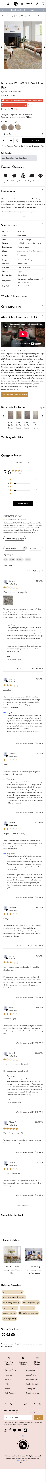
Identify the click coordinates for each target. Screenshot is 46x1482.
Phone (7, 1403)
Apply (16, 146)
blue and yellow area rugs (28, 1313)
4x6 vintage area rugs (31, 1302)
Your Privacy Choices (24, 1462)
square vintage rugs (10, 1307)
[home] (23, 5)
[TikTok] (25, 1430)
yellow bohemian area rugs (12, 1291)
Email (36, 1403)
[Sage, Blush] (4, 127)
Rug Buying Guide (32, 1384)
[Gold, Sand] (18, 127)
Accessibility (30, 1370)
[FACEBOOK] (10, 1430)
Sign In (23, 146)
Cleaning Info (31, 1388)
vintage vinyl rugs (9, 1313)
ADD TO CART (33, 140)
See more (23, 215)
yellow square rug (9, 1318)
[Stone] (11, 127)
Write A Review (23, 503)
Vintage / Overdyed (21, 16)
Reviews (8, 1379)
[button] (43, 4)
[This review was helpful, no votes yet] (36, 668)
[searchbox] (13, 548)
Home (3, 16)
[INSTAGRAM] (5, 1430)
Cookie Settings (31, 1374)
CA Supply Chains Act (32, 1458)
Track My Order (10, 1370)
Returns (7, 1388)
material (20, 559)
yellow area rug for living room (14, 1297)
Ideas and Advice (32, 1379)
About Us (8, 1374)
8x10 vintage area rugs (11, 1302)
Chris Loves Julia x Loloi (12, 91)
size (5, 559)
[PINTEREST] (14, 1430)
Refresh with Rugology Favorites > (23, 10)
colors (12, 559)
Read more (7, 620)
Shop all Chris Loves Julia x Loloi (15, 394)
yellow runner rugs (27, 1307)
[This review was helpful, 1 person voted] (36, 945)
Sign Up (38, 1417)
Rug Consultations (32, 1393)
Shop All (41, 407)
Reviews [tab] (19, 462)
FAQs (7, 1384)
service (28, 559)
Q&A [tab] (28, 462)
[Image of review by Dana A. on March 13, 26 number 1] (8, 600)
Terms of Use (23, 1424)
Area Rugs (10, 16)
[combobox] (35, 571)
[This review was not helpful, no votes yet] (40, 668)
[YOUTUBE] (19, 1430)
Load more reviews (23, 1205)
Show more (7, 565)
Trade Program (10, 1393)
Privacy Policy (12, 1424)
